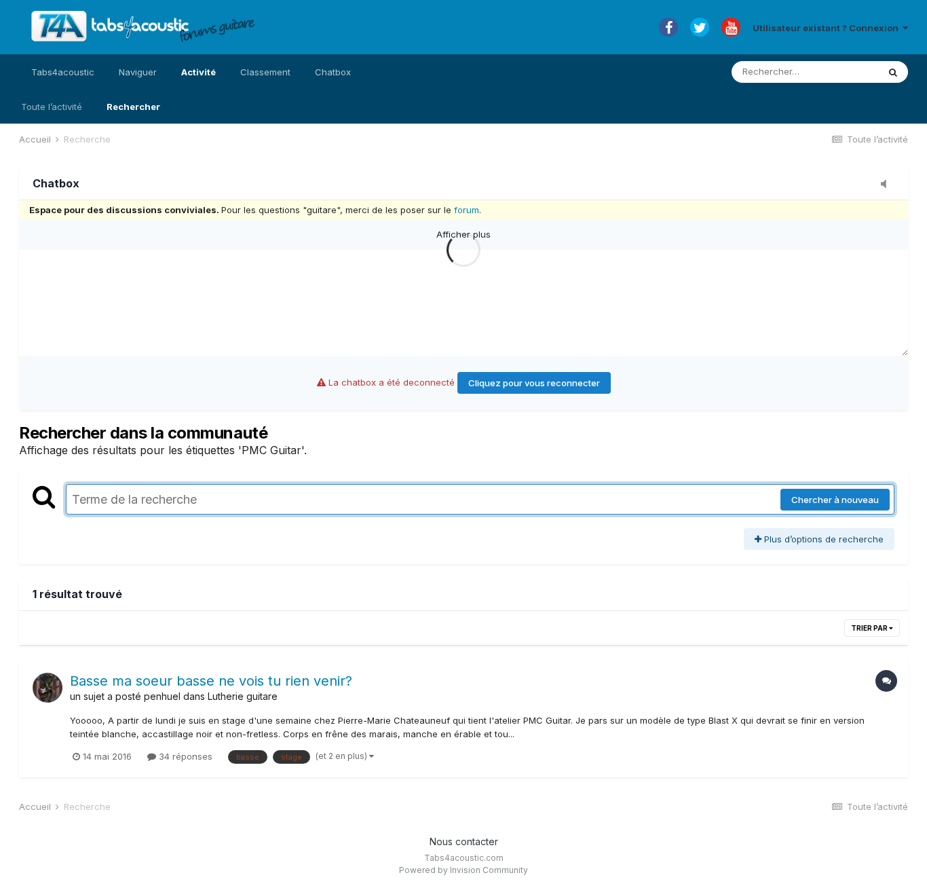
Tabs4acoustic (62, 72)
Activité (198, 72)
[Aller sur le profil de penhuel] (47, 688)
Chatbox (333, 72)
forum (466, 209)
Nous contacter (464, 841)
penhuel (162, 696)
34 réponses (184, 756)
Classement (265, 72)
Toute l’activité (51, 106)
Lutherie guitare (243, 696)
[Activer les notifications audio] (887, 184)
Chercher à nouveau (835, 499)
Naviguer (138, 72)
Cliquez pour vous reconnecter (534, 382)
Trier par (870, 628)
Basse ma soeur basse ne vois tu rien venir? (211, 681)
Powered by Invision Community (463, 870)
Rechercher (133, 106)
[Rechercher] (893, 72)
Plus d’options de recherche (822, 539)
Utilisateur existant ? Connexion (828, 27)
